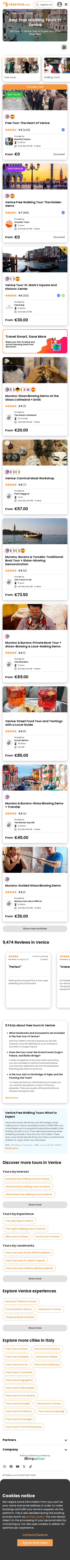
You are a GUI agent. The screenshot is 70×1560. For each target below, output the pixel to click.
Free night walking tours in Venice (25, 1228)
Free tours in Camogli (51, 1411)
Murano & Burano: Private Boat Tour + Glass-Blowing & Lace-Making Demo (33, 644)
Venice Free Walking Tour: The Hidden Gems (33, 204)
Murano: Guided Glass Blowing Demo (33, 886)
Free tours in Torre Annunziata (23, 1426)
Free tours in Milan (47, 1356)
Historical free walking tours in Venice (27, 1186)
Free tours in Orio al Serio (20, 1395)
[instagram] (5, 1466)
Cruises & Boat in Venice (19, 1317)
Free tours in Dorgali (17, 1403)
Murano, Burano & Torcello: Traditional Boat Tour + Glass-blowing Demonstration (34, 560)
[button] (22, 69)
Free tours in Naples (17, 1356)
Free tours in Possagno (19, 1419)
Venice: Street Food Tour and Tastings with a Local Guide (34, 723)
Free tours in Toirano (48, 1403)
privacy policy (36, 1517)
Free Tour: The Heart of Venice (27, 123)
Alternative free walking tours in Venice (28, 1194)
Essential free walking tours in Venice (27, 1178)
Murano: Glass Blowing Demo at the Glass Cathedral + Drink (32, 397)
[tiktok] (31, 1466)
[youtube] (18, 1466)
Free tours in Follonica (18, 1411)
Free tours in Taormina (18, 1372)
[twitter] (24, 1466)
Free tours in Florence (47, 1348)
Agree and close (35, 1543)
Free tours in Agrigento (19, 1380)
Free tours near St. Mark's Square (25, 1260)
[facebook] (11, 1466)
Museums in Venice (50, 1309)
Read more (11, 1097)
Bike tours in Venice (16, 1236)
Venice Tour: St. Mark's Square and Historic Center (31, 287)
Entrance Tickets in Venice (21, 1301)
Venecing (19, 305)
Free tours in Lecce (16, 1364)
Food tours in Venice (47, 1236)
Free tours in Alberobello (20, 1387)
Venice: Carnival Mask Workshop (29, 478)
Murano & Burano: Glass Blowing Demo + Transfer (34, 805)
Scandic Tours (21, 222)
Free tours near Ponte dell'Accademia (28, 1252)
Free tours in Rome (16, 1348)
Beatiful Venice (22, 139)
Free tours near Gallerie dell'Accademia (29, 1268)
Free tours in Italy (22, 13)
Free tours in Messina (47, 1364)
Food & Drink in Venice (18, 1309)
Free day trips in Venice (19, 1220)
